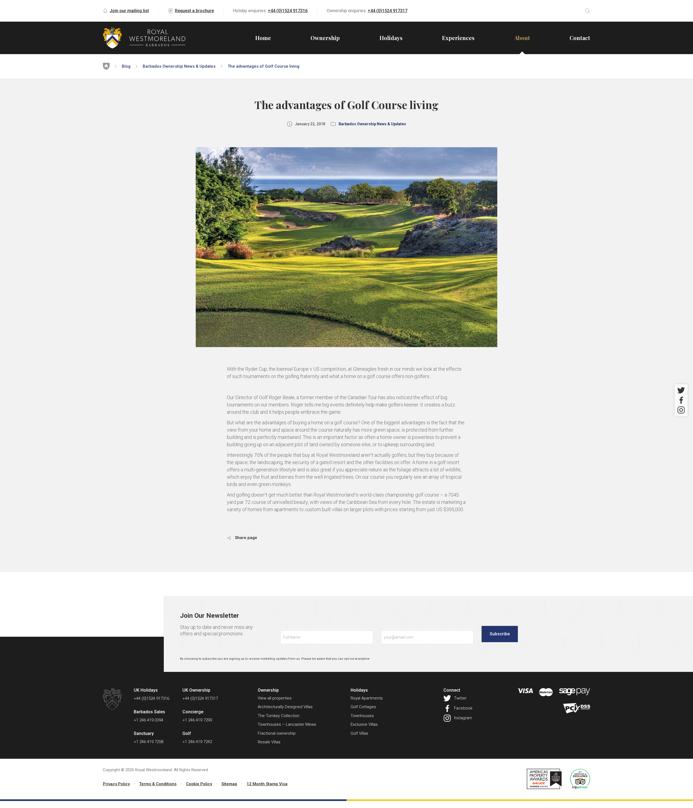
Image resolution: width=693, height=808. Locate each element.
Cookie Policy (199, 783)
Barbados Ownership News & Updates (179, 66)
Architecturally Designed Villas (285, 706)
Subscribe (500, 633)
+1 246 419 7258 (148, 741)
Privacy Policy (116, 783)
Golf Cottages (363, 706)
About (522, 37)
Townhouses (362, 715)
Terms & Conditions (157, 783)
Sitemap (229, 783)
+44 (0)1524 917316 (288, 10)
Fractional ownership (277, 733)
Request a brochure (194, 10)
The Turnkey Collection (278, 715)
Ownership (325, 37)
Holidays (391, 37)
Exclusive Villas (364, 724)
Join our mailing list (129, 10)
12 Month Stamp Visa (267, 783)
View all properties (275, 698)
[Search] (587, 11)
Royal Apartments (367, 698)
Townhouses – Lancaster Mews (287, 724)
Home (263, 37)
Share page (245, 537)
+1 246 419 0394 (148, 720)
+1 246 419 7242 (197, 741)
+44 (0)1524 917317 (387, 10)
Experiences (458, 37)
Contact (580, 37)
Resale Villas (269, 742)
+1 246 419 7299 (197, 720)
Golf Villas (359, 733)
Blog (126, 66)
